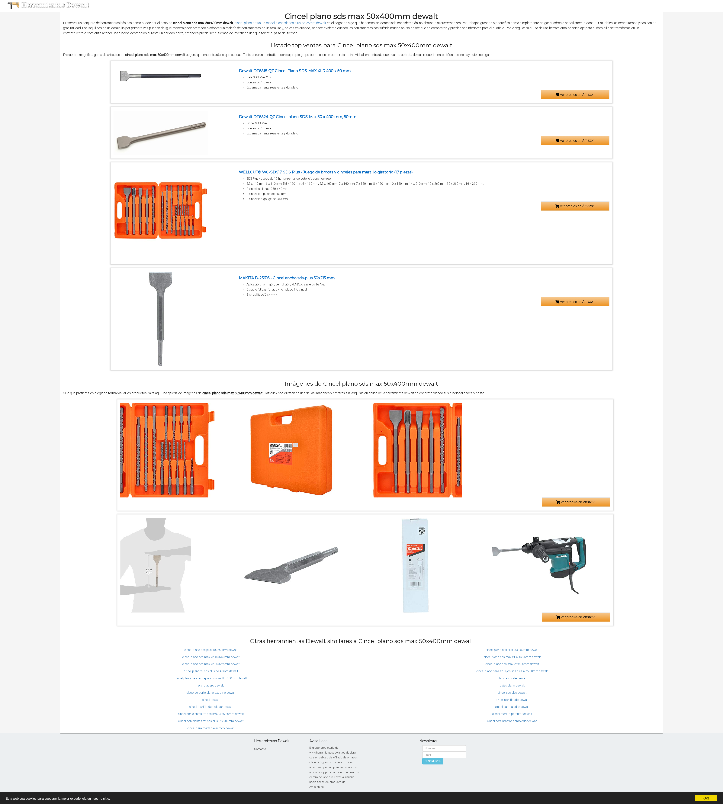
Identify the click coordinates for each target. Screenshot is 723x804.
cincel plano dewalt (248, 23)
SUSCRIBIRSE (433, 761)
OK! (706, 798)
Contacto (260, 749)
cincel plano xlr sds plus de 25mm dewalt (296, 23)
